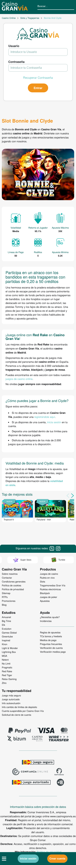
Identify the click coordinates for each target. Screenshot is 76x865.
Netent (5, 659)
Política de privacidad (49, 852)
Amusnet (6, 617)
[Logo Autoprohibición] (59, 772)
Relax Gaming (9, 679)
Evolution (6, 628)
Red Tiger (7, 675)
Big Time (6, 621)
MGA (4, 655)
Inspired (6, 640)
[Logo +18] (60, 783)
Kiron (4, 644)
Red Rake (7, 671)
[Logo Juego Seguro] (38, 762)
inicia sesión (54, 422)
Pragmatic (7, 667)
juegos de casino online (19, 379)
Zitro (4, 683)
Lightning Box (9, 652)
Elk (3, 624)
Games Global (9, 632)
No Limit (6, 663)
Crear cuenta (57, 858)
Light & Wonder (10, 648)
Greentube (7, 636)
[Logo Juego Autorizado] (31, 783)
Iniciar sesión (28, 858)
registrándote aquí (44, 417)
